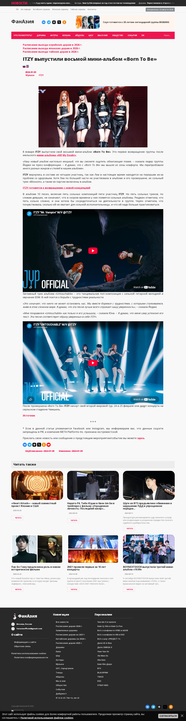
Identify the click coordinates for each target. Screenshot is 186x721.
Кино (58, 651)
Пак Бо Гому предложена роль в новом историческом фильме (35, 568)
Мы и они (103, 35)
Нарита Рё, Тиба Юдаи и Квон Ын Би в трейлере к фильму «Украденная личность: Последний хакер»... (91, 506)
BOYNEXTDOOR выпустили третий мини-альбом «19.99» (148, 568)
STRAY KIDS (102, 685)
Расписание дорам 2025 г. (69, 643)
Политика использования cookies (28, 653)
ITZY (41, 75)
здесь (141, 438)
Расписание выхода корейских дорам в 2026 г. (52, 44)
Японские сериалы (60, 9)
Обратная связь (22, 646)
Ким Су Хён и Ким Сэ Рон (109, 626)
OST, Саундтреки (64, 668)
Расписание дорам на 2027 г (70, 634)
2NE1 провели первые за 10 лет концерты (86, 568)
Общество (61, 685)
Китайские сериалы (41, 9)
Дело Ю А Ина (104, 643)
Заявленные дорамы (66, 630)
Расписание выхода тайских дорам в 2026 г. (51, 51)
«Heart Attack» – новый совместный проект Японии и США (33, 505)
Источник (29, 415)
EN (17, 9)
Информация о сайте (25, 642)
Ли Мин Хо (102, 655)
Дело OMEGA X (104, 647)
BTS (99, 668)
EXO (99, 681)
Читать (18, 518)
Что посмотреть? (23, 35)
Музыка (30, 75)
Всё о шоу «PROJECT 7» (108, 639)
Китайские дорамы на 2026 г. (71, 639)
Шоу (58, 655)
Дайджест (61, 693)
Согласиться (168, 716)
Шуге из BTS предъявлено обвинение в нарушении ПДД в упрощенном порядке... (147, 506)
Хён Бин (101, 660)
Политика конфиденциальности (31, 657)
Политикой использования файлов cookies (46, 718)
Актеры (96, 3)
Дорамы (60, 647)
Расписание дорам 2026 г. (69, 626)
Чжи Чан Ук (103, 651)
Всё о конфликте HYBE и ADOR (112, 630)
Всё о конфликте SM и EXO (110, 634)
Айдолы (60, 676)
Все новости (62, 622)
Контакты (92, 9)
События (60, 689)
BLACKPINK (102, 672)
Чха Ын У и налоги (106, 622)
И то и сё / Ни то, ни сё (67, 698)
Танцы (59, 672)
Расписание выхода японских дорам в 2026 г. (52, 48)
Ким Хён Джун (104, 664)
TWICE (100, 676)
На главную (26, 9)
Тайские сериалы (77, 9)
